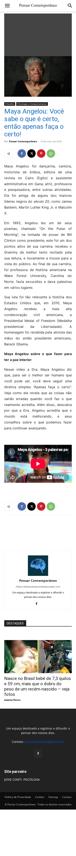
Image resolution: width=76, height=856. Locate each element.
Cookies (39, 797)
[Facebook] (22, 153)
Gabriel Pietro (12, 699)
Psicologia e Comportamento (32, 103)
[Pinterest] (41, 153)
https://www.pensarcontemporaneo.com (38, 586)
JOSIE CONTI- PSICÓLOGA (22, 779)
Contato (66, 797)
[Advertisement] (38, 34)
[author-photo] (38, 575)
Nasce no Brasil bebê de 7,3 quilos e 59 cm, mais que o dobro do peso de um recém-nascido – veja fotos (37, 686)
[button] (7, 5)
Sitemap (53, 797)
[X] (31, 153)
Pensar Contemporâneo (23, 141)
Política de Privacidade (18, 797)
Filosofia (9, 103)
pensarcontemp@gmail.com (44, 742)
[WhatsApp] (51, 153)
